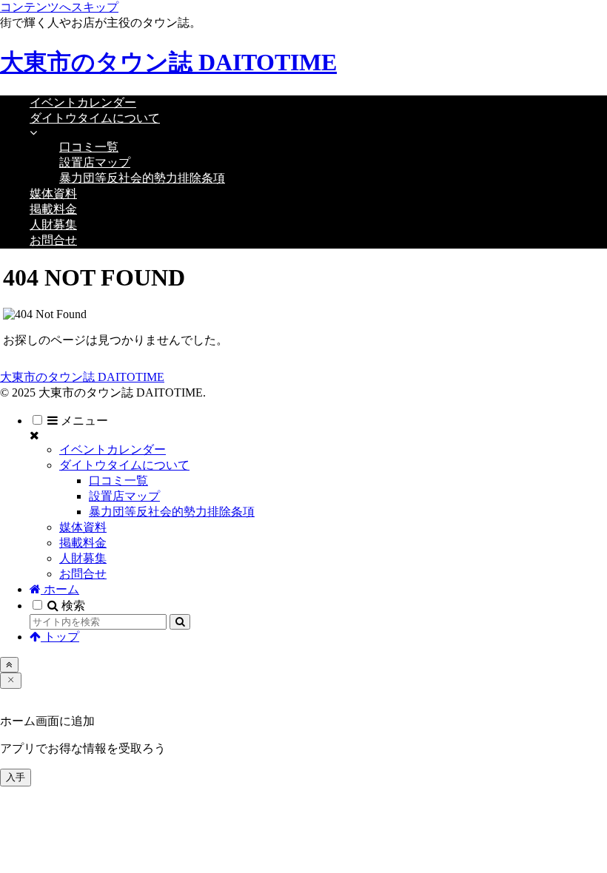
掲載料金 (83, 542)
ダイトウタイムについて (124, 465)
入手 (15, 777)
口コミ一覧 (118, 480)
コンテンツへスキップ (59, 7)
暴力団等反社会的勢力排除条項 (172, 511)
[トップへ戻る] (9, 665)
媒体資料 (83, 527)
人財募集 (83, 558)
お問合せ (83, 573)
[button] (180, 622)
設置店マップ (124, 496)
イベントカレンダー (112, 449)
